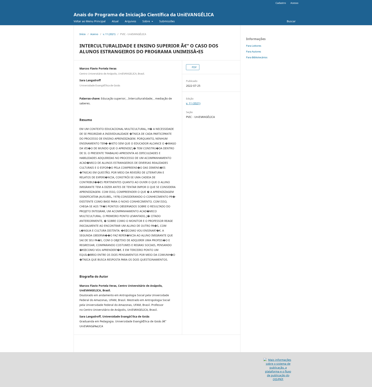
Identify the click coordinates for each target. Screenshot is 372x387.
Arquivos (130, 21)
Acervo (94, 34)
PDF (194, 67)
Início (82, 34)
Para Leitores (253, 45)
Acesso (294, 3)
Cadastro (281, 3)
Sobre (146, 21)
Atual (115, 21)
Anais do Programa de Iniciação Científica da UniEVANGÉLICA (144, 14)
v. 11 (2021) (109, 34)
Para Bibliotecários (256, 57)
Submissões (167, 21)
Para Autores (253, 51)
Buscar (291, 21)
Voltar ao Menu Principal (90, 21)
